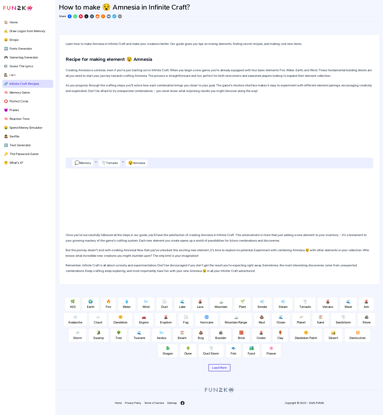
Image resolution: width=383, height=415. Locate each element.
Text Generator (17, 145)
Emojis (11, 40)
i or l (9, 75)
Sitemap (172, 403)
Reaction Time (16, 119)
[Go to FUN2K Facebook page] (182, 403)
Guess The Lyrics (18, 66)
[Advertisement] (219, 126)
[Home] (17, 8)
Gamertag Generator (21, 57)
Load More (219, 368)
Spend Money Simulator (23, 127)
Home (11, 22)
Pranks (11, 110)
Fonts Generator (18, 48)
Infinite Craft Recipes (21, 84)
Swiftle (11, 136)
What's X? (13, 163)
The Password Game (21, 154)
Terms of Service (154, 403)
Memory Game (17, 92)
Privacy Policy (133, 403)
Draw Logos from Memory (24, 31)
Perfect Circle (16, 101)
